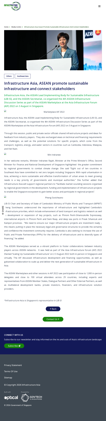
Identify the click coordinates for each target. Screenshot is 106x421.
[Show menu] (99, 6)
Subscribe (13, 345)
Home (6, 27)
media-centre (16, 27)
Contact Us (52, 319)
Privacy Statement (13, 365)
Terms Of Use (10, 371)
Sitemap (8, 377)
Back (54, 308)
